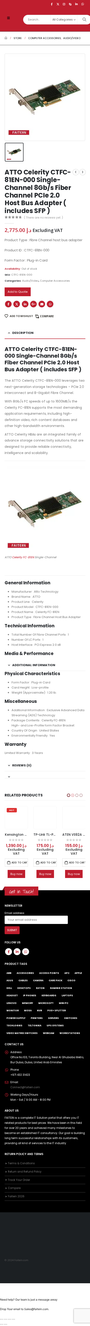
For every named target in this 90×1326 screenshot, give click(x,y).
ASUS (9, 984)
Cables (23, 984)
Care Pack (55, 984)
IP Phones (29, 999)
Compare (47, 316)
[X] (58, 4)
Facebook (8, 304)
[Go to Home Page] (6, 38)
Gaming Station (61, 992)
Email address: (15, 917)
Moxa (28, 1014)
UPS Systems (55, 1029)
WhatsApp (50, 304)
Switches (70, 1022)
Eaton (40, 992)
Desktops (24, 992)
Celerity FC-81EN (23, 557)
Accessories (25, 976)
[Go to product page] (16, 817)
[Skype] (70, 4)
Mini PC (63, 1007)
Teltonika (34, 1029)
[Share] (9, 1323)
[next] (82, 172)
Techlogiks (14, 1029)
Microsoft (46, 1007)
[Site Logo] (14, 25)
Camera (38, 984)
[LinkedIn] (76, 4)
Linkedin (17, 955)
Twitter (16, 304)
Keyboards (49, 999)
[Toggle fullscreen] (5, 1323)
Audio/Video (30, 281)
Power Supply (15, 1022)
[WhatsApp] (82, 4)
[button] (8, 18)
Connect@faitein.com (25, 1091)
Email (41, 304)
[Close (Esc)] (13, 1323)
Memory (27, 1007)
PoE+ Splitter (56, 1014)
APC (66, 976)
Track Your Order (19, 1184)
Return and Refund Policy (25, 1175)
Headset (12, 999)
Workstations (70, 1037)
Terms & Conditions (21, 1167)
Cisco (71, 984)
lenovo (11, 1007)
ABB (8, 976)
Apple (78, 976)
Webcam (48, 1037)
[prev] (75, 172)
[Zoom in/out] (1, 1323)
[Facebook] (51, 4)
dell (9, 992)
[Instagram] (64, 4)
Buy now (16, 874)
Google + (33, 304)
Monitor (12, 1014)
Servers (53, 1022)
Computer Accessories (55, 281)
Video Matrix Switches (22, 1037)
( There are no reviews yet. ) (43, 217)
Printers (37, 1022)
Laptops (67, 999)
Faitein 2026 (16, 1200)
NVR (39, 1014)
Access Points (49, 976)
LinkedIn (25, 304)
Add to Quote (18, 292)
